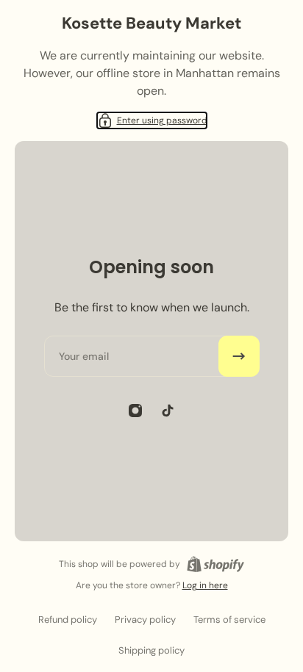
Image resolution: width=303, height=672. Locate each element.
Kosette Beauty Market (151, 23)
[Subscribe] (239, 356)
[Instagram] (135, 410)
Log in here (205, 585)
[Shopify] (215, 564)
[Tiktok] (168, 410)
